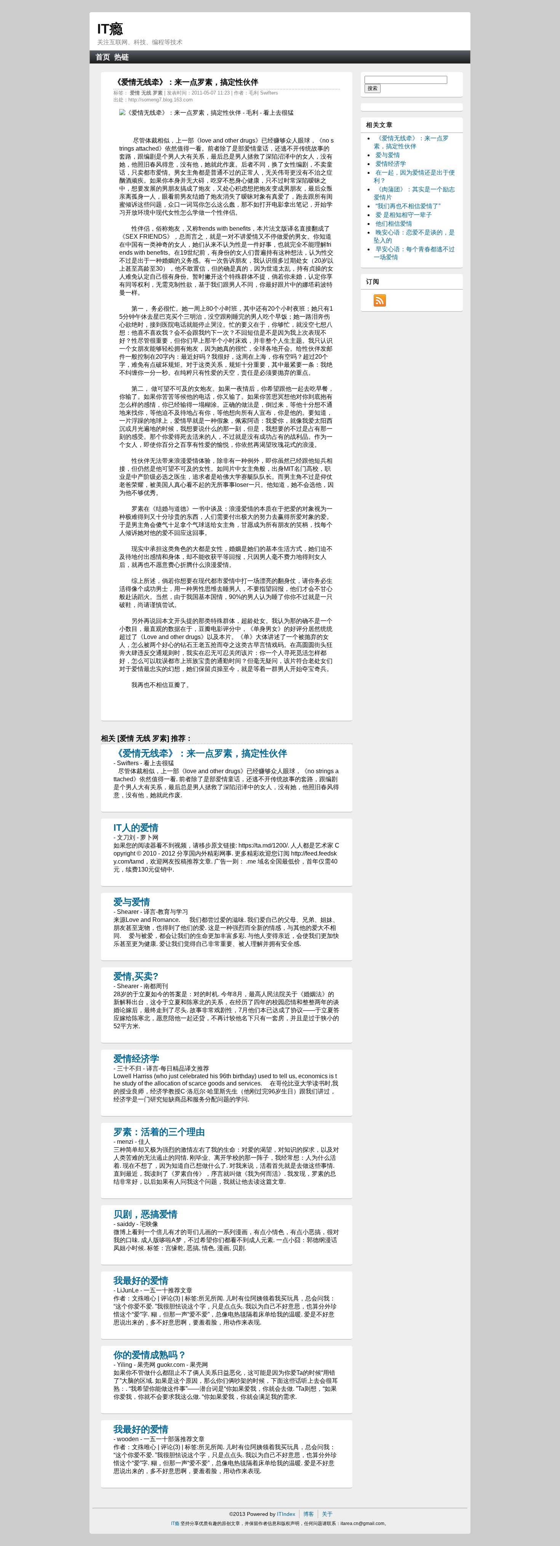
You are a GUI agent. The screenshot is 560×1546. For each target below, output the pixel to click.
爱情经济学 (136, 1058)
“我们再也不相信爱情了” (408, 206)
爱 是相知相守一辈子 (404, 215)
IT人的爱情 (136, 827)
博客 (308, 1514)
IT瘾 (110, 29)
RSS (380, 300)
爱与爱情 (132, 902)
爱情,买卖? (136, 976)
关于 (327, 1514)
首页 (103, 57)
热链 (121, 57)
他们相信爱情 (394, 223)
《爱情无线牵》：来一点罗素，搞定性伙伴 (200, 753)
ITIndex (286, 1514)
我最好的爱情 (141, 1280)
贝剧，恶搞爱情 (146, 1214)
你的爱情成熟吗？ (150, 1355)
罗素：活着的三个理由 (159, 1132)
